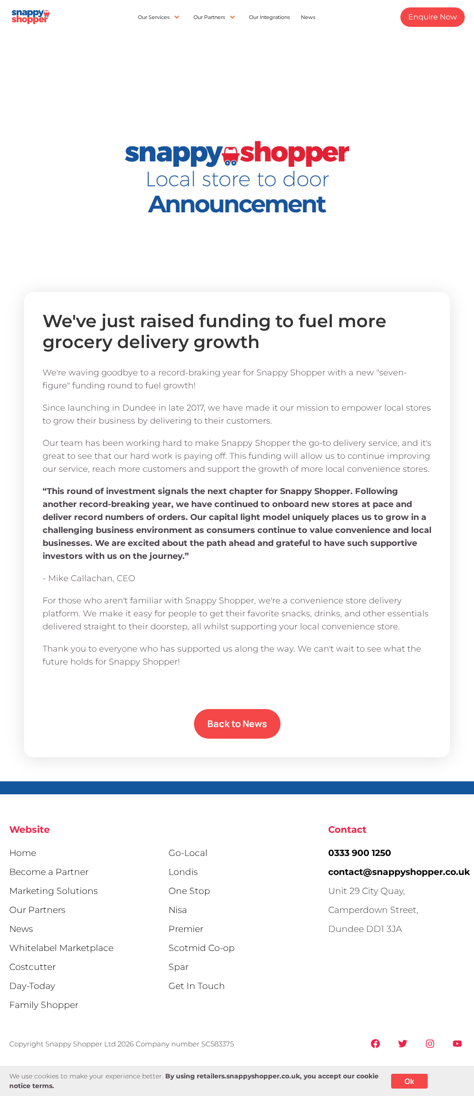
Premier (185, 929)
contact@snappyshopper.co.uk (399, 872)
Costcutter (32, 967)
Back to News (237, 723)
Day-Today (32, 986)
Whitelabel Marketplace (61, 948)
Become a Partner (48, 872)
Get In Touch (196, 986)
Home (22, 853)
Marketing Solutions (53, 891)
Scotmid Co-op (201, 948)
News (308, 17)
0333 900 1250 (359, 853)
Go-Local (187, 853)
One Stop (189, 891)
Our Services (153, 17)
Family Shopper (43, 1005)
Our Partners (209, 17)
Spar (178, 967)
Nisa (177, 910)
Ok (409, 1081)
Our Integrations (269, 17)
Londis (183, 872)
